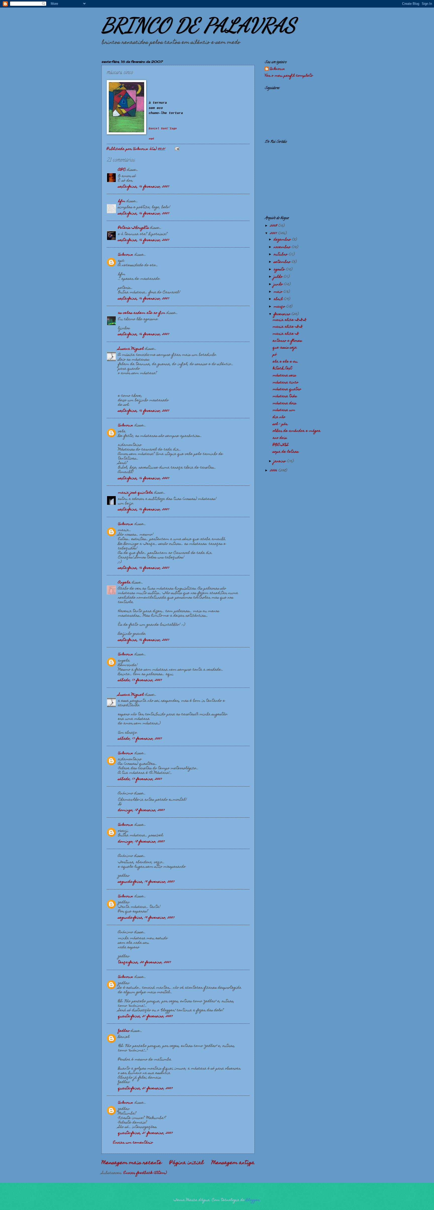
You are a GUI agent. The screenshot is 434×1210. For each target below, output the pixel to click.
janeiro (280, 461)
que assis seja (285, 347)
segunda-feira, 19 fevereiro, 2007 (146, 881)
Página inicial (187, 1163)
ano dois (280, 438)
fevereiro (283, 314)
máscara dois (284, 403)
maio (279, 291)
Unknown (125, 254)
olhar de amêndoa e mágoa (296, 431)
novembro (283, 247)
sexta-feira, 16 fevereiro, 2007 (143, 186)
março (280, 306)
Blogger (253, 1200)
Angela (124, 582)
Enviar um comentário (133, 1142)
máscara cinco (285, 382)
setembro (283, 262)
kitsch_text (282, 368)
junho (279, 284)
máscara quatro (287, 389)
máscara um (284, 410)
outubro (281, 254)
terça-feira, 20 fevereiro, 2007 (144, 962)
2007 (274, 233)
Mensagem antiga (233, 1163)
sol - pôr (280, 424)
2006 (274, 470)
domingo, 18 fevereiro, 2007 (141, 810)
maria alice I (286, 333)
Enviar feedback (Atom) (145, 1173)
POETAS (281, 445)
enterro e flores (287, 340)
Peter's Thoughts (133, 227)
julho (279, 276)
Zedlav (124, 1031)
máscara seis (284, 375)
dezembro (283, 239)
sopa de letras (286, 451)
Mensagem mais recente (131, 1163)
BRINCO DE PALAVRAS (198, 25)
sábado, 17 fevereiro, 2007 (140, 680)
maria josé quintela (135, 492)
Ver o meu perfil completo (289, 75)
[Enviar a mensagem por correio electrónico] (177, 149)
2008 (274, 225)
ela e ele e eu (285, 361)
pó (275, 354)
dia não (279, 417)
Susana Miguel (131, 348)
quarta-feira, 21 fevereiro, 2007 (145, 1016)
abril (279, 299)
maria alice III (289, 320)
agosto (280, 269)
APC (122, 169)
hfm (121, 201)
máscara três (285, 396)
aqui (151, 138)
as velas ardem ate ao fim (141, 313)
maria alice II (288, 326)
